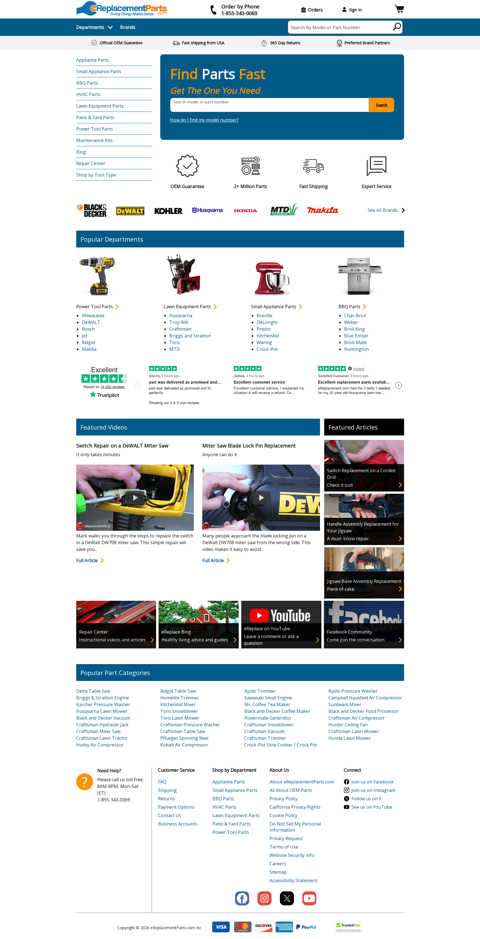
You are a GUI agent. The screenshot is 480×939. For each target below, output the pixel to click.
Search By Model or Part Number (325, 27)
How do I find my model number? (204, 120)
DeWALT (91, 322)
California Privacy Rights (295, 807)
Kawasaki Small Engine (268, 698)
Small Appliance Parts (98, 71)
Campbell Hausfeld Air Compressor (365, 698)
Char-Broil (355, 315)
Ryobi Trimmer (260, 691)
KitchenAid (268, 336)
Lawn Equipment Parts (100, 106)
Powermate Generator (267, 718)
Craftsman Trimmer (265, 738)
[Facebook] (242, 898)
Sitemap (278, 872)
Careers (278, 864)
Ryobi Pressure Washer (353, 691)
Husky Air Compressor (100, 745)
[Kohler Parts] (168, 210)
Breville (264, 315)
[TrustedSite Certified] (349, 927)
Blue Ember (356, 336)
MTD (174, 349)
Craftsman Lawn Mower (353, 731)
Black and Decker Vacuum (103, 718)
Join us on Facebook (372, 782)
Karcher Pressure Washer (103, 704)
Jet (84, 336)
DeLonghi (267, 322)
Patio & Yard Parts (95, 117)
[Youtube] (309, 898)
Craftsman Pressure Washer (190, 725)
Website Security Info (292, 855)
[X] (287, 898)
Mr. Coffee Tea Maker (267, 704)
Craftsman (180, 329)
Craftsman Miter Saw (98, 731)
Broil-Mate (355, 342)
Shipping (167, 790)
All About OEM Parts (291, 790)
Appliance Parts (92, 60)
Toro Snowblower (179, 711)
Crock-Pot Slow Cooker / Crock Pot (280, 745)
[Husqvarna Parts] (207, 210)
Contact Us (169, 815)
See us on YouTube (371, 807)
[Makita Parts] (322, 209)
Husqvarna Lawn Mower (101, 711)
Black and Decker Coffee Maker (277, 711)
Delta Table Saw (93, 691)
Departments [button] (90, 27)
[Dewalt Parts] (130, 210)
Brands (127, 27)
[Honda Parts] (245, 210)
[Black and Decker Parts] (92, 210)
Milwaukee (93, 315)
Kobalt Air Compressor (184, 745)
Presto (264, 329)
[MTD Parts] (284, 210)
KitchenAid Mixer (178, 704)
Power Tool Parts (94, 129)
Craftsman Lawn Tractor (102, 738)
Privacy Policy (284, 799)
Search (381, 105)
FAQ (162, 782)
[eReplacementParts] (121, 8)
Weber (351, 322)
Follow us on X (366, 799)
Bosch (88, 329)
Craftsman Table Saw (182, 731)
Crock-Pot (267, 349)
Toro (174, 342)
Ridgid (88, 342)
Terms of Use (284, 847)
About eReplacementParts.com (302, 782)
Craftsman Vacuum (264, 731)
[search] (397, 26)
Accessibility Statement (293, 880)
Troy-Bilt (178, 322)
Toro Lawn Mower (179, 718)
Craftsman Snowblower (269, 725)
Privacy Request (286, 838)
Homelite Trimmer (179, 698)
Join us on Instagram (373, 790)
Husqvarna (180, 315)
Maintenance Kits (94, 140)
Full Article (87, 560)
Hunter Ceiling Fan (348, 725)
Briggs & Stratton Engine (102, 698)
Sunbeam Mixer (344, 704)
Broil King (354, 329)
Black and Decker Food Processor (363, 711)
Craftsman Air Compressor (356, 718)
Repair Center (90, 163)
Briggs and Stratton (190, 336)
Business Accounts (177, 824)
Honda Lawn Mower (349, 738)
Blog (81, 152)
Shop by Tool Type (96, 175)
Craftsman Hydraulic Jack (102, 725)
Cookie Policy (283, 815)
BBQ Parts (87, 83)
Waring (264, 342)
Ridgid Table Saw (178, 691)
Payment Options (176, 807)
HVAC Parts (88, 94)
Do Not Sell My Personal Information (295, 827)
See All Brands (383, 210)
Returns (166, 799)
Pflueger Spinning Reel (184, 738)
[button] (399, 9)
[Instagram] (265, 898)
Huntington (356, 349)
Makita (89, 349)
